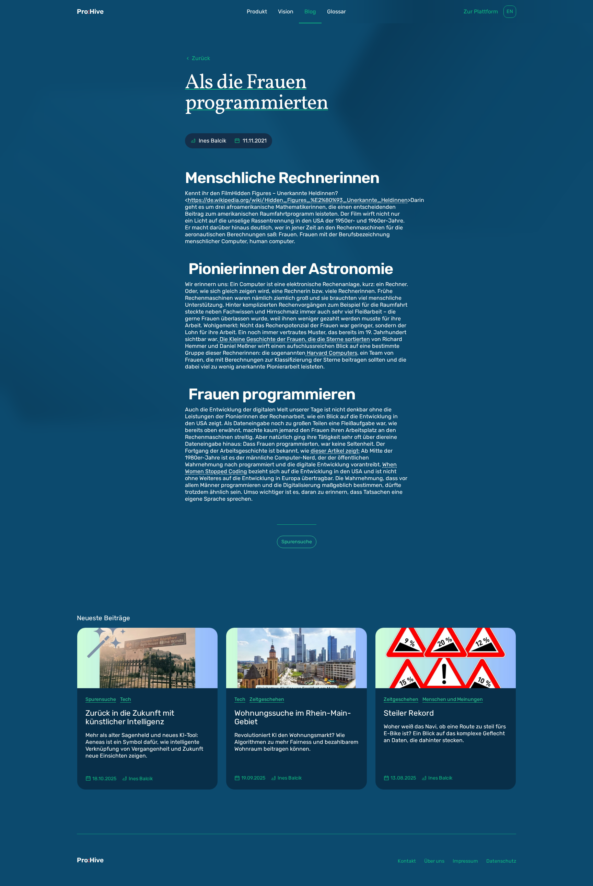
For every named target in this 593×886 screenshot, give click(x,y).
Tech (125, 699)
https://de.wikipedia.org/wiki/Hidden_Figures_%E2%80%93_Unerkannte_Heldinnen (298, 200)
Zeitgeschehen (266, 699)
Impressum (465, 861)
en (510, 11)
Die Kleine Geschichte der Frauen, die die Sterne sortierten (294, 339)
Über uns (434, 861)
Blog (310, 11)
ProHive (90, 11)
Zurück (201, 58)
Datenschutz (501, 861)
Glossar (336, 11)
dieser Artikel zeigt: (335, 450)
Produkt (257, 11)
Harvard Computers (331, 353)
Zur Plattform (481, 11)
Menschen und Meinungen (452, 699)
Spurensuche (296, 542)
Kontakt (407, 861)
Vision (285, 11)
